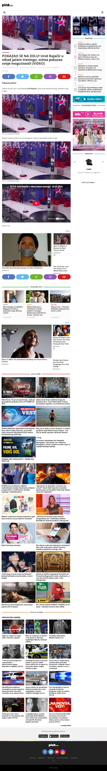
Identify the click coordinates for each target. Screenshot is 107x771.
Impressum (50, 758)
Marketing (41, 758)
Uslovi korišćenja (62, 758)
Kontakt (33, 758)
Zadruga (5, 52)
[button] (4, 300)
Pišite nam (74, 758)
